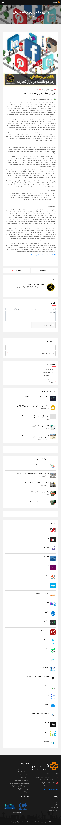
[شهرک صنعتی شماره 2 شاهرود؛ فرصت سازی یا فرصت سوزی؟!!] (53, 475)
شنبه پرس (46, 529)
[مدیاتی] (53, 650)
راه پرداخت (46, 575)
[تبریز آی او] (53, 549)
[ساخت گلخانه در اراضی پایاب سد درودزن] (53, 503)
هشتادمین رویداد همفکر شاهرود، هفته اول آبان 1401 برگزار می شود (31, 406)
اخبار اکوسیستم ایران (23, 769)
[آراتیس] (53, 697)
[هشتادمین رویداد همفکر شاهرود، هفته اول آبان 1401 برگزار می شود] (53, 408)
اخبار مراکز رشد (50, 382)
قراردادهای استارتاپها (23, 789)
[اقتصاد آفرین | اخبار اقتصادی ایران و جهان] (53, 678)
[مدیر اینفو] (53, 687)
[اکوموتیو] (53, 734)
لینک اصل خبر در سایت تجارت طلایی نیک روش (43, 255)
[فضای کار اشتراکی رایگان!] (53, 466)
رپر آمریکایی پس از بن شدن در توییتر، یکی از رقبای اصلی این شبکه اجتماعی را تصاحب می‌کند (33, 416)
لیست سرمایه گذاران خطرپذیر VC (20, 786)
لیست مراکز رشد (25, 777)
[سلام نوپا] (53, 660)
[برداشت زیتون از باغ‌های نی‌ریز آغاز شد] (53, 494)
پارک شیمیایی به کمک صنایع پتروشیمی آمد (37, 426)
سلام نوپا (47, 658)
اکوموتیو (47, 732)
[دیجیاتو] (53, 706)
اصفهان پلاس (45, 667)
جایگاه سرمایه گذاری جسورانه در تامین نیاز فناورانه (36, 397)
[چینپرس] (53, 614)
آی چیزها (46, 640)
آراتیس (47, 695)
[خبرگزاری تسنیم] (53, 632)
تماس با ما (55, 805)
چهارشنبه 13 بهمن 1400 (48, 90)
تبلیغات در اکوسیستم (52, 810)
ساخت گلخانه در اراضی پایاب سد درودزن (38, 501)
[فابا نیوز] (53, 724)
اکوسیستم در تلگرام (49, 789)
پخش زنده (26, 792)
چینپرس (47, 612)
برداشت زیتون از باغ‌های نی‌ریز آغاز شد (39, 492)
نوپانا (48, 603)
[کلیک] (53, 567)
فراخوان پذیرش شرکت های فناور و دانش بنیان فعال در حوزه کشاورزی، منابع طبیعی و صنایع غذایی (33, 436)
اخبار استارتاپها (50, 379)
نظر (37, 90)
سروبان (47, 494)
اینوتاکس (46, 621)
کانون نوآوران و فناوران (44, 408)
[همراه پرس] (53, 743)
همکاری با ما (54, 808)
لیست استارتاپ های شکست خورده (19, 783)
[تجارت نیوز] (53, 558)
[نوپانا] (53, 604)
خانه (33, 16)
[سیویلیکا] (22, 806)
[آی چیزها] (53, 641)
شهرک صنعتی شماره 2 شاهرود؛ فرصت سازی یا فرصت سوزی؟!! (33, 473)
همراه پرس (46, 741)
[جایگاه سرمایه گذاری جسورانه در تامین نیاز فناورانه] (53, 398)
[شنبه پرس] (53, 530)
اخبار (29, 16)
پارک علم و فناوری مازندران (43, 439)
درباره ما (56, 802)
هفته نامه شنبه (45, 584)
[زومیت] (53, 540)
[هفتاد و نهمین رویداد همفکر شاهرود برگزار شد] (53, 484)
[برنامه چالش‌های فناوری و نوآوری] (53, 715)
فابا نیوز (47, 723)
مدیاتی (47, 649)
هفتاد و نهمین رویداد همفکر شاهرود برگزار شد (37, 483)
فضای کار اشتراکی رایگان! (42, 464)
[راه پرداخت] (53, 577)
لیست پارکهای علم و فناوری (22, 775)
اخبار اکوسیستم (50, 369)
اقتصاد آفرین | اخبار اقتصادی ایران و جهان (38, 677)
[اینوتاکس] (53, 623)
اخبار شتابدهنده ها (49, 376)
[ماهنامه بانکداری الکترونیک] (53, 595)
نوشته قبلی (43, 270)
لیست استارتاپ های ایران (22, 780)
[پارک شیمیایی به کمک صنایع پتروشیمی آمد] (53, 428)
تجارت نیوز (46, 556)
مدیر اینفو (47, 428)
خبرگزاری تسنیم (45, 630)
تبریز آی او (46, 547)
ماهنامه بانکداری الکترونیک (42, 593)
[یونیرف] (9, 806)
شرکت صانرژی (46, 467)
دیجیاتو (47, 704)
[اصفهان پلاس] (53, 669)
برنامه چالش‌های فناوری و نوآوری (40, 714)
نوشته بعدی (18, 270)
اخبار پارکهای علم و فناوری (47, 373)
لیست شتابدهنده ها (23, 772)
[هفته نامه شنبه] (53, 586)
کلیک (47, 566)
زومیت (47, 419)
